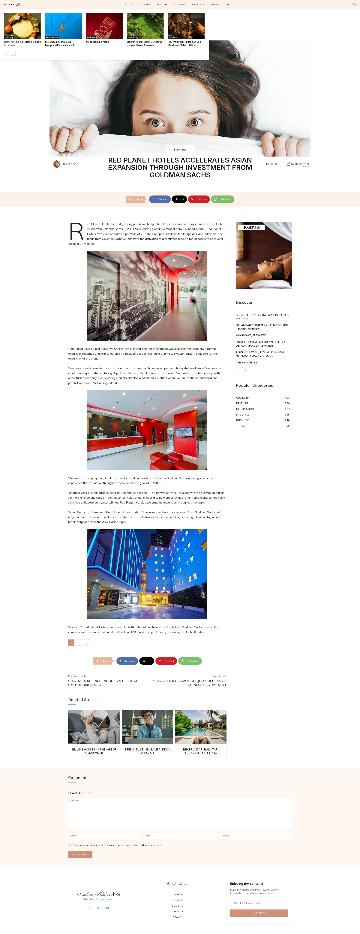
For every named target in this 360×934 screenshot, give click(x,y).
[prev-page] (6, 53)
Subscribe (259, 913)
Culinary (9, 37)
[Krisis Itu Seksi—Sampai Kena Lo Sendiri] (147, 727)
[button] (354, 4)
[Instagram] (98, 908)
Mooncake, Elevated (97, 41)
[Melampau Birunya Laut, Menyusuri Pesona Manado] (63, 26)
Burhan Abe (70, 164)
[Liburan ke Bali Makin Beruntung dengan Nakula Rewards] (145, 26)
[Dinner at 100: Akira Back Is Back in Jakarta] (22, 26)
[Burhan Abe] (58, 164)
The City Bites (246, 362)
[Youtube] (107, 908)
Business (180, 149)
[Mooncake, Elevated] (104, 26)
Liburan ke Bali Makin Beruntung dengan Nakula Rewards (261, 344)
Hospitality (133, 37)
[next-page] (13, 53)
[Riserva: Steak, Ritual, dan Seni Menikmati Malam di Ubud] (186, 26)
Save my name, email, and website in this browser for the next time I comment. (117, 845)
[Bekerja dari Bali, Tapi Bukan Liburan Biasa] (200, 727)
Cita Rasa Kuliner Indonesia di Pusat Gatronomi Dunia (103, 683)
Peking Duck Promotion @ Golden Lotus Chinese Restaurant (189, 683)
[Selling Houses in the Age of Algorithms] (94, 727)
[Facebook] (89, 908)
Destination (52, 37)
